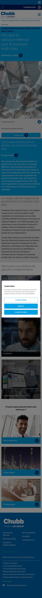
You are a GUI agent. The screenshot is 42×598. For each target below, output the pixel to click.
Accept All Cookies (21, 312)
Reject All (21, 306)
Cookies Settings (20, 300)
